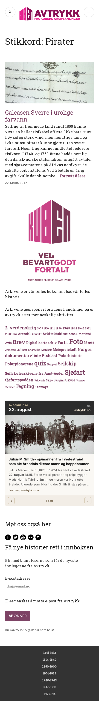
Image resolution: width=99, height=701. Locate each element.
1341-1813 (49, 653)
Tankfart (10, 387)
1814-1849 (49, 659)
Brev (19, 342)
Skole (70, 380)
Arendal (24, 334)
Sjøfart (75, 372)
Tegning (25, 386)
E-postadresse (17, 578)
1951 (88, 328)
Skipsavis (39, 380)
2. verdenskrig (20, 327)
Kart (24, 350)
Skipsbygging (55, 380)
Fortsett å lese (72, 175)
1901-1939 (49, 673)
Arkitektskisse (55, 334)
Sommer (80, 380)
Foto (76, 341)
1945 (81, 328)
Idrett (89, 342)
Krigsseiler (34, 350)
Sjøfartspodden (19, 379)
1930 (59, 328)
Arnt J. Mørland (80, 334)
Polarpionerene (19, 363)
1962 (14, 334)
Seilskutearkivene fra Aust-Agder (34, 373)
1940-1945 (49, 680)
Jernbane (10, 350)
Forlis (63, 342)
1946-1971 (49, 687)
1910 (46, 328)
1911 (52, 328)
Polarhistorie (70, 355)
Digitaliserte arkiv (41, 343)
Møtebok (46, 350)
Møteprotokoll (65, 350)
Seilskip (67, 363)
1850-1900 (49, 666)
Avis (8, 343)
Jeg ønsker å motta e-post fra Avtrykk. (44, 600)
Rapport (52, 364)
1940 (66, 328)
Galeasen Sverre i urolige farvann (39, 116)
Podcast (49, 355)
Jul (19, 350)
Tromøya (41, 387)
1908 (40, 328)
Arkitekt (37, 334)
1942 (74, 328)
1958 (8, 334)
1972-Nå (49, 694)
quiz (40, 363)
